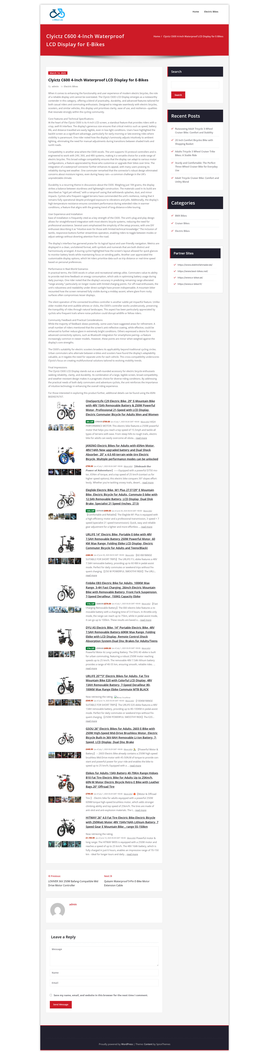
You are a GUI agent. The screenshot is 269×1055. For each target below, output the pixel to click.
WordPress (127, 1036)
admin (55, 86)
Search (176, 71)
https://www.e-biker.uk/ (190, 277)
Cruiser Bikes (182, 223)
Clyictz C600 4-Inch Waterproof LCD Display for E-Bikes (193, 36)
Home (196, 11)
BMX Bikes (181, 215)
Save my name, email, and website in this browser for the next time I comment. (101, 987)
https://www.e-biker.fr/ (190, 284)
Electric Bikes (211, 11)
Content (148, 1036)
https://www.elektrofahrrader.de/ (195, 264)
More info (145, 421)
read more (141, 437)
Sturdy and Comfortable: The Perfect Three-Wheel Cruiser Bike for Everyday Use (196, 166)
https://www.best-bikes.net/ (193, 271)
